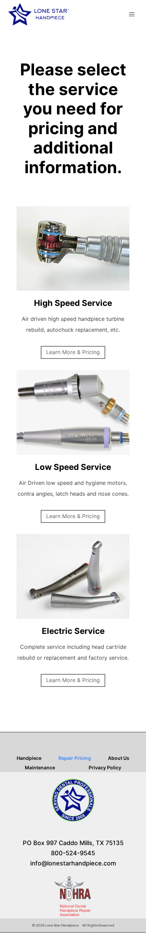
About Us (118, 758)
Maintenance (40, 767)
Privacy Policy (105, 767)
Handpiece (29, 758)
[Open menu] (131, 14)
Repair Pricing (74, 758)
